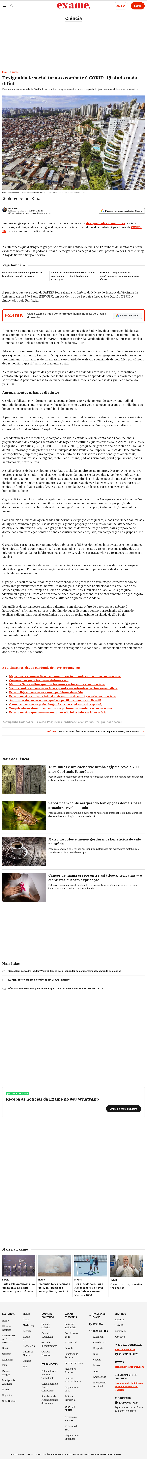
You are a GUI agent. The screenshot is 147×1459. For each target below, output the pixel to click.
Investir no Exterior (71, 1370)
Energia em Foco (74, 1363)
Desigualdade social (108, 722)
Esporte (27, 1331)
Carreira (6, 1353)
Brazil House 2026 (72, 1335)
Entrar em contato (125, 1349)
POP (25, 1366)
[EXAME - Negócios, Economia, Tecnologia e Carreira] (73, 5)
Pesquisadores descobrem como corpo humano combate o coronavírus (61, 708)
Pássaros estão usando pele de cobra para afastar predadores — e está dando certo (55, 988)
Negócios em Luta (72, 1389)
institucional (17, 1454)
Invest (5, 1389)
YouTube (119, 1319)
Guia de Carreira (46, 1353)
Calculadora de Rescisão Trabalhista (49, 1374)
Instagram (120, 1331)
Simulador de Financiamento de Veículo (49, 1400)
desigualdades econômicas (105, 223)
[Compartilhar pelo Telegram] (21, 199)
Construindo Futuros (71, 1355)
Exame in (98, 1336)
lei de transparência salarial (106, 1454)
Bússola (69, 1348)
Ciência (73, 18)
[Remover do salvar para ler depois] (38, 199)
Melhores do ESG (71, 1428)
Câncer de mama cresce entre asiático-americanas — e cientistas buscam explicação (73, 276)
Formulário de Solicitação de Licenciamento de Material (129, 1386)
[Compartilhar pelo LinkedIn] (15, 199)
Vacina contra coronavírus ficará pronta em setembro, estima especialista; (63, 688)
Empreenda (99, 1376)
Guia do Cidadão (45, 1326)
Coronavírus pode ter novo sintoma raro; (39, 680)
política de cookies (53, 1454)
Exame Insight (6, 1373)
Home (4, 72)
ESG (4, 1365)
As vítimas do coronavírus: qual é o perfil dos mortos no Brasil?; (55, 700)
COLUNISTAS (9, 1400)
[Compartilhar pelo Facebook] (9, 199)
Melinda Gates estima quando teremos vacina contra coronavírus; (57, 684)
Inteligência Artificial (8, 1382)
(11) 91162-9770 (128, 1354)
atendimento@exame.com (129, 1366)
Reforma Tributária (70, 1326)
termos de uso (34, 1454)
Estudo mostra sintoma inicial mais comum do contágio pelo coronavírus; (62, 696)
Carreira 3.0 (99, 1342)
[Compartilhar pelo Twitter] (27, 199)
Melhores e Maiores (71, 1419)
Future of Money (28, 1353)
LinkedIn (119, 1325)
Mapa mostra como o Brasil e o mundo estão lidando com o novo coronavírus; (65, 676)
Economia (7, 1359)
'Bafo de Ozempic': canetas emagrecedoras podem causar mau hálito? (119, 276)
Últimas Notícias (6, 1328)
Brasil (5, 1348)
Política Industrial (70, 1398)
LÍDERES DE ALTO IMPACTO (8, 1339)
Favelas (40, 722)
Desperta (98, 1348)
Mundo (26, 1313)
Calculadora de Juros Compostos (49, 1387)
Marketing (28, 1325)
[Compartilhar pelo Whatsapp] (4, 199)
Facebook (120, 1336)
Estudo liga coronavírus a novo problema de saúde (46, 692)
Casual (26, 1319)
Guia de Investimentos (49, 1344)
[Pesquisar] (11, 5)
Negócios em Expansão (72, 1437)
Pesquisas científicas (61, 722)
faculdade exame (98, 1315)
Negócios (7, 1395)
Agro (95, 1371)
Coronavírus (84, 722)
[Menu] (4, 5)
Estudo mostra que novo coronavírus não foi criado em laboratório (58, 712)
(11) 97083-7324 (128, 1402)
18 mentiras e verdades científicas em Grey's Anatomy (39, 979)
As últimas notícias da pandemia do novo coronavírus (41, 668)
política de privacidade (77, 1454)
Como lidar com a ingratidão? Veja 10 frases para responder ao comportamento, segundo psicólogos (64, 971)
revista (98, 1324)
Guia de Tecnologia (47, 1335)
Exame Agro (26, 1338)
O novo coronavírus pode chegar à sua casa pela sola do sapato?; (55, 704)
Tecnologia (29, 1345)
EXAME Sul (71, 1342)
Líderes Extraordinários (73, 1380)
